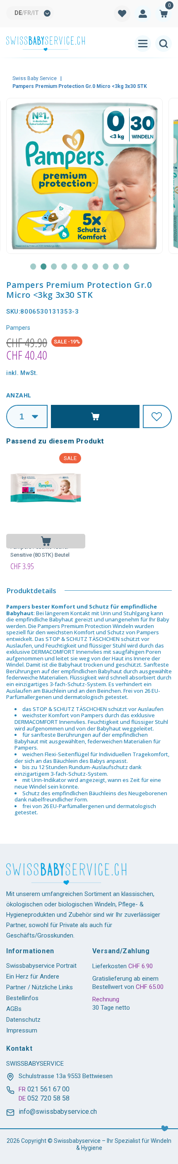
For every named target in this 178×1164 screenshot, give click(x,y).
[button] (163, 13)
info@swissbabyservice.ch (58, 1111)
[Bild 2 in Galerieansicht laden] (44, 266)
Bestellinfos (22, 998)
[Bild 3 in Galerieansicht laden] (54, 266)
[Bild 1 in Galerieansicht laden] (33, 266)
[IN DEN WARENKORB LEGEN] (95, 416)
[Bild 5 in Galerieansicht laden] (75, 266)
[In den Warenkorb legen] (46, 541)
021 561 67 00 (48, 1089)
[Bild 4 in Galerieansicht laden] (64, 266)
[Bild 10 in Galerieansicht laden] (126, 266)
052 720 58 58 (48, 1098)
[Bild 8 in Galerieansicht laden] (106, 266)
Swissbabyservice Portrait (41, 965)
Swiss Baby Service (34, 78)
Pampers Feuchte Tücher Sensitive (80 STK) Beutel (40, 551)
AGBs (14, 1009)
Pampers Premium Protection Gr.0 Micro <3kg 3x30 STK (79, 86)
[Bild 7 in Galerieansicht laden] (95, 266)
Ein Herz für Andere (32, 976)
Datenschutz (23, 1019)
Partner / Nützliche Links (39, 987)
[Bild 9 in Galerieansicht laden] (116, 266)
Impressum (21, 1030)
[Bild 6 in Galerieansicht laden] (85, 266)
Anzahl (18, 395)
